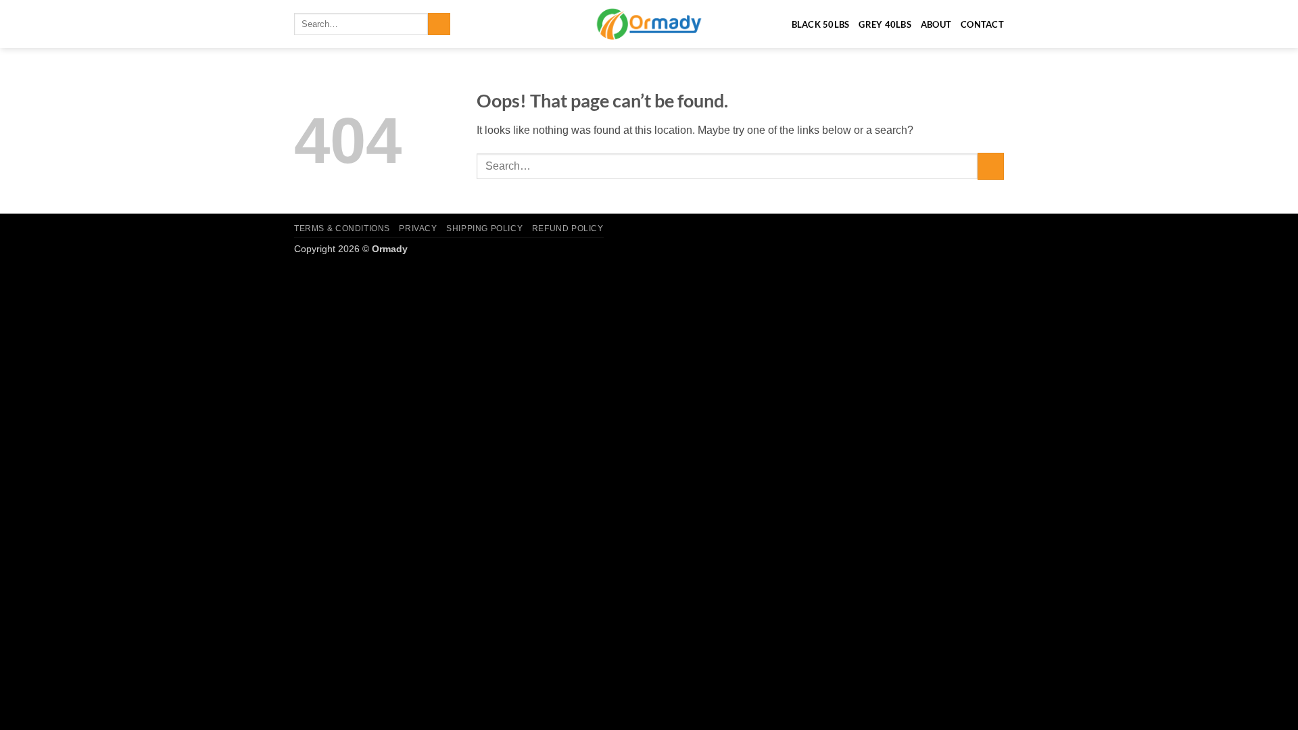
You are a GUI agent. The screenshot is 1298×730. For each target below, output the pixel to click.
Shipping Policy (484, 228)
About (936, 24)
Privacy (418, 228)
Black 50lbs (821, 24)
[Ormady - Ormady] (649, 24)
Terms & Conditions (342, 228)
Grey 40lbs (885, 24)
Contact (982, 24)
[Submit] (439, 24)
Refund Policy (568, 228)
